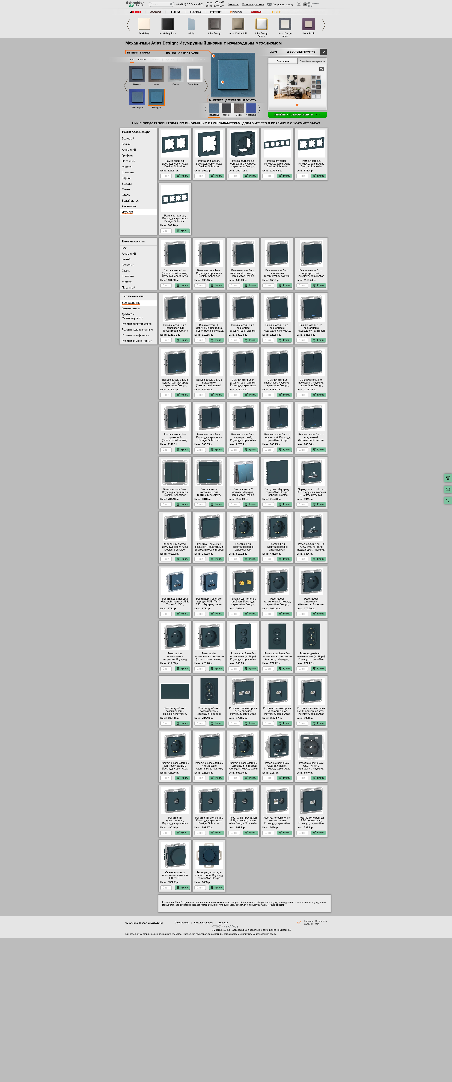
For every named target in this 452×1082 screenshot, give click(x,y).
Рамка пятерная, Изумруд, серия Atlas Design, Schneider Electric (277, 165)
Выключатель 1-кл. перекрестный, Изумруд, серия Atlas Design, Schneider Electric (311, 276)
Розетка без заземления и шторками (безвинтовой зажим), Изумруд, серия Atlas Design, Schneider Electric (209, 660)
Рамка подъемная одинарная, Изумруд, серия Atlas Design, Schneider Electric (243, 165)
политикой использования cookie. (259, 934)
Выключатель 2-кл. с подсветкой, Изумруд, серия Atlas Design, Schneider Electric (277, 438)
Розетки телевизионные (137, 329)
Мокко (156, 84)
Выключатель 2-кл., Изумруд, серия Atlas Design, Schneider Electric (209, 438)
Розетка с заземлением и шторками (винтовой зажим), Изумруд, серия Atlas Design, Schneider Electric (243, 769)
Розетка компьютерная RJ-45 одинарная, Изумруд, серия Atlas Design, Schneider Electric (277, 714)
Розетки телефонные (135, 335)
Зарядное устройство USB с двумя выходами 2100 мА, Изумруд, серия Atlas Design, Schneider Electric (311, 495)
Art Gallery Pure (167, 33)
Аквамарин (137, 107)
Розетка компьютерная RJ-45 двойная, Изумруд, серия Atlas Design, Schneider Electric (243, 714)
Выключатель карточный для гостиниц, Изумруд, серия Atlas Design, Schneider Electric (209, 495)
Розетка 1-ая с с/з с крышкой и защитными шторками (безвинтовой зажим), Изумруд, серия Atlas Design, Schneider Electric (209, 551)
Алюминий (129, 149)
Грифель (127, 155)
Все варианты (131, 302)
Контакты (233, 4)
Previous (128, 25)
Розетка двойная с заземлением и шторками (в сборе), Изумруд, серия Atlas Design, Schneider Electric (209, 715)
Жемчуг (127, 166)
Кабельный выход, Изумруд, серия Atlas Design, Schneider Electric (175, 548)
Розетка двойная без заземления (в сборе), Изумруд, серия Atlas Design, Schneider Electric (243, 659)
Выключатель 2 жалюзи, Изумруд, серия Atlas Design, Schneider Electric (243, 493)
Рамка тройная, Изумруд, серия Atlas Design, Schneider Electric (311, 165)
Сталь (176, 84)
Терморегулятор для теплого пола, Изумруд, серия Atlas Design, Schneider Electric (209, 876)
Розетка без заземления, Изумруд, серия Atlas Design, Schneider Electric (277, 603)
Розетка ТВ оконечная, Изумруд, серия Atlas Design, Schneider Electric (209, 822)
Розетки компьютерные (137, 340)
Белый (126, 144)
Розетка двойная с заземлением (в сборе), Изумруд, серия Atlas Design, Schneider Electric (311, 659)
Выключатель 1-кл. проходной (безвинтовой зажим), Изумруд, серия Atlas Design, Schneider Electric (243, 332)
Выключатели (131, 308)
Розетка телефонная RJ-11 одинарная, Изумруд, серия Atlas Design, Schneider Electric (311, 823)
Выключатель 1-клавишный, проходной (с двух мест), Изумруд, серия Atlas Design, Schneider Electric (209, 331)
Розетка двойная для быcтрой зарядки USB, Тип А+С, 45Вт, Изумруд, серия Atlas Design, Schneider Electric (175, 605)
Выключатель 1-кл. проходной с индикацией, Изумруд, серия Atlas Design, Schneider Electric (277, 331)
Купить (184, 176)
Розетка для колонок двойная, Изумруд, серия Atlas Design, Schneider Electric (243, 603)
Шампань (128, 172)
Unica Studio (308, 33)
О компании (182, 922)
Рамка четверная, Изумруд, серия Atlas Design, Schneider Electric (175, 219)
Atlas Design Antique (261, 34)
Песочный (128, 161)
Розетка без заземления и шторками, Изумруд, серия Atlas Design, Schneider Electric (175, 659)
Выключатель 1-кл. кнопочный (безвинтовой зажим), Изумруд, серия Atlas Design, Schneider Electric (277, 277)
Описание (283, 61)
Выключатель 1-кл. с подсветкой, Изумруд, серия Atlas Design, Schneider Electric (175, 384)
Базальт (137, 84)
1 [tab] (297, 105)
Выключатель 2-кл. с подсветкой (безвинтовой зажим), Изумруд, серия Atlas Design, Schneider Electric (311, 441)
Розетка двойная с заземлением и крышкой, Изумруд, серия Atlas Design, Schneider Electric (175, 714)
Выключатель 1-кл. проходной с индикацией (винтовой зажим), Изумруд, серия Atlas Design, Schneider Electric (311, 332)
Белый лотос (194, 84)
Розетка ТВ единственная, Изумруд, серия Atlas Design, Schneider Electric (175, 823)
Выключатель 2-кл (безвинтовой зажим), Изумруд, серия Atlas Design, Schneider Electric (243, 385)
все (132, 59)
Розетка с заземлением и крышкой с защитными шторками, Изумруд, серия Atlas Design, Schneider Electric (209, 770)
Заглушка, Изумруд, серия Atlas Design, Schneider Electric (277, 492)
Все (124, 247)
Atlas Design (214, 33)
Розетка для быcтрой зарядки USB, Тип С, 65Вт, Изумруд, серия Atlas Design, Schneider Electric (209, 604)
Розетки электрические (137, 323)
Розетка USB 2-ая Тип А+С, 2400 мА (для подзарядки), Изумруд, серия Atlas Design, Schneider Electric (311, 550)
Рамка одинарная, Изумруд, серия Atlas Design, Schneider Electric (209, 165)
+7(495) (189, 4)
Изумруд (156, 107)
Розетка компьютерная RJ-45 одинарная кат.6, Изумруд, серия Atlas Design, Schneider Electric (311, 714)
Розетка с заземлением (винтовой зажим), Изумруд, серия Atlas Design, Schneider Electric (175, 769)
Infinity (191, 33)
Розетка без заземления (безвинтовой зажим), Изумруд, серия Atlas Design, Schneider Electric (311, 605)
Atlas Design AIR (238, 33)
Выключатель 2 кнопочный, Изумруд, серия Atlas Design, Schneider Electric (277, 384)
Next (324, 25)
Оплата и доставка (253, 4)
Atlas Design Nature (285, 34)
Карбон (226, 115)
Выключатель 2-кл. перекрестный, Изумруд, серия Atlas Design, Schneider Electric (243, 440)
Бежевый (128, 138)
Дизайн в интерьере (312, 61)
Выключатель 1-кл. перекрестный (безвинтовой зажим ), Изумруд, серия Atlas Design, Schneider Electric (175, 332)
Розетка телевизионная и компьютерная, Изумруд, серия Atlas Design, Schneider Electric (277, 823)
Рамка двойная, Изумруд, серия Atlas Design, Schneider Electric (175, 165)
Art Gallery (144, 33)
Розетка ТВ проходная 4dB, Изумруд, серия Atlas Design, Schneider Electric (243, 822)
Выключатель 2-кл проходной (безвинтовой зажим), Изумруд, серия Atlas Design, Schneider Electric (175, 441)
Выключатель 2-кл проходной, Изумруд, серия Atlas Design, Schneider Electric (311, 384)
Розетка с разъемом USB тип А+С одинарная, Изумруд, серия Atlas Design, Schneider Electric (311, 769)
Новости (223, 922)
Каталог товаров (203, 922)
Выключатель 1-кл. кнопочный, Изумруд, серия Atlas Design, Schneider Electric (243, 274)
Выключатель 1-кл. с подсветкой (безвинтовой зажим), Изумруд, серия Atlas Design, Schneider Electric (209, 386)
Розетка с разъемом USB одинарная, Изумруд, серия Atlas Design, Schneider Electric (277, 769)
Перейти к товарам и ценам (294, 114)
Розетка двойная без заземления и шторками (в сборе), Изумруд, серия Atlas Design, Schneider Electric (277, 659)
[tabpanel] (297, 87)
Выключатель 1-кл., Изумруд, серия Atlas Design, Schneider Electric (209, 274)
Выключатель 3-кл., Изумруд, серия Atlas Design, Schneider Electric (175, 493)
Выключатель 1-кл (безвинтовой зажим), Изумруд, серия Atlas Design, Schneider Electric (175, 276)
